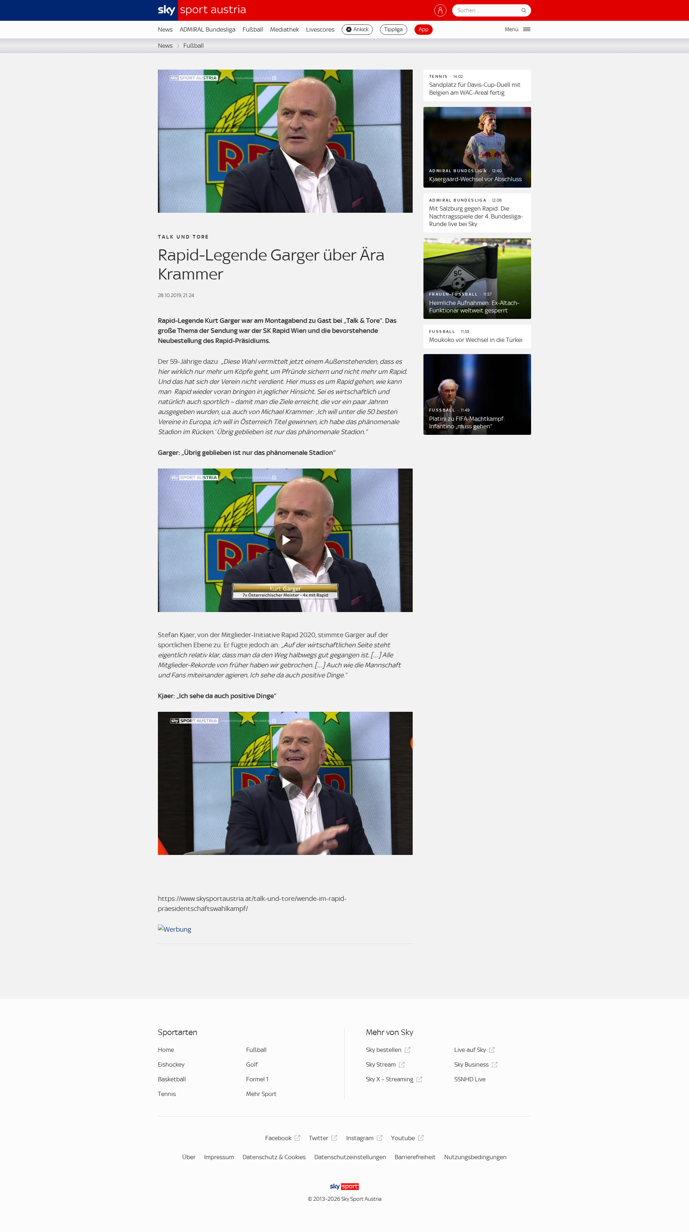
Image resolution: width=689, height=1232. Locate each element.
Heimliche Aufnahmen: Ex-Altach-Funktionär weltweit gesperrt (474, 306)
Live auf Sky (470, 1049)
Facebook (278, 1138)
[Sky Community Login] (440, 10)
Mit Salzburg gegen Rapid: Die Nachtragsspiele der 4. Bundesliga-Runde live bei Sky (476, 216)
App (423, 29)
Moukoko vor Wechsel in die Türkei (475, 339)
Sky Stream (381, 1064)
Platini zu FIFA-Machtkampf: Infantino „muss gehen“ (467, 422)
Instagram (360, 1138)
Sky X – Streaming (389, 1079)
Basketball (172, 1079)
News (165, 29)
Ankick (361, 29)
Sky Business (471, 1064)
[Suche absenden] (524, 10)
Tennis (167, 1093)
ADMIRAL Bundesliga (207, 29)
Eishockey (171, 1064)
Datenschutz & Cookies (274, 1157)
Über (189, 1157)
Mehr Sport (261, 1093)
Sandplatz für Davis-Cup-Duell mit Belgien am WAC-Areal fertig (475, 88)
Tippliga (393, 29)
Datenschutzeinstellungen (350, 1157)
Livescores (320, 29)
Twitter (318, 1138)
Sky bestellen (384, 1049)
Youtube (403, 1138)
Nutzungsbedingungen (475, 1157)
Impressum (219, 1157)
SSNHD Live (470, 1079)
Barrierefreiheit (415, 1157)
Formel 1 (257, 1079)
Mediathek (284, 29)
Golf (252, 1064)
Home (166, 1049)
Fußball (253, 29)
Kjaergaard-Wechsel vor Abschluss (475, 179)
